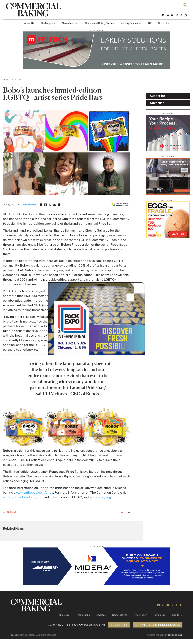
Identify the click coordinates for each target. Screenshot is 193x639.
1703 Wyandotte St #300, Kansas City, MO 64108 (76, 625)
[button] (41, 205)
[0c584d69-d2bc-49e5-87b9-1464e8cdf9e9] (96, 354)
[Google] (186, 15)
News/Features (70, 23)
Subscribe (163, 23)
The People (64, 615)
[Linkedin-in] (167, 15)
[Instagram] (177, 15)
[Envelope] (163, 15)
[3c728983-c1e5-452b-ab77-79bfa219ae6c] (168, 150)
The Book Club (175, 635)
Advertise (101, 615)
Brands (175, 615)
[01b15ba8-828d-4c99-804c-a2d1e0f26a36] (96, 68)
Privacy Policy (140, 615)
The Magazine (48, 23)
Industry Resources (131, 23)
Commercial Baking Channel (99, 23)
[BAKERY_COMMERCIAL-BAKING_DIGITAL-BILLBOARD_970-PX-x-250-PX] (96, 584)
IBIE (150, 23)
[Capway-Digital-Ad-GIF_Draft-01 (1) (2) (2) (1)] (168, 193)
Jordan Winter (28, 205)
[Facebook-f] (181, 15)
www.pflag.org (100, 497)
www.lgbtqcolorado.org (20, 497)
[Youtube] (172, 15)
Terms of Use (159, 615)
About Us (29, 23)
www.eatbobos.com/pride (34, 492)
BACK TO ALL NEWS (12, 79)
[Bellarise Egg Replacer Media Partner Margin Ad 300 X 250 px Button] (168, 237)
